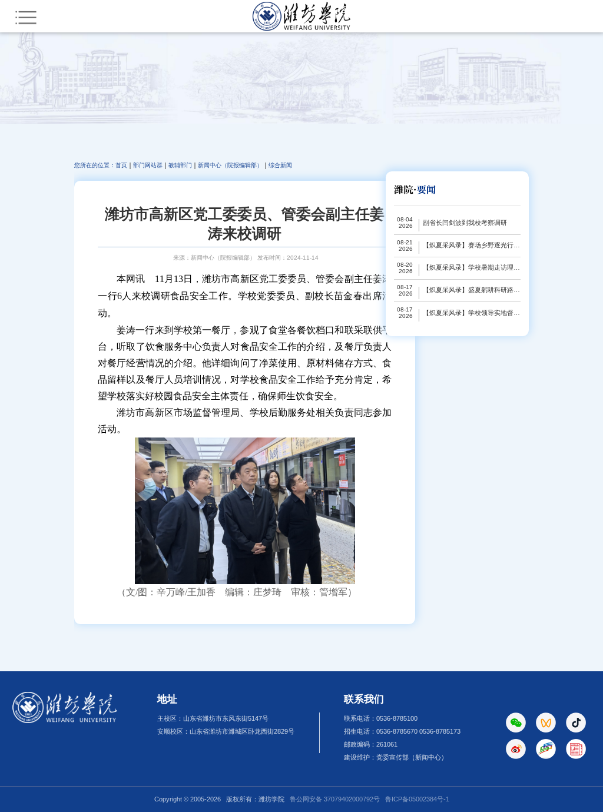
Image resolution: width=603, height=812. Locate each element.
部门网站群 (148, 165)
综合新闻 (280, 165)
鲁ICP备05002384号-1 (417, 799)
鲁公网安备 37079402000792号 (335, 799)
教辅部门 (180, 165)
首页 (121, 165)
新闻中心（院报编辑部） (230, 165)
